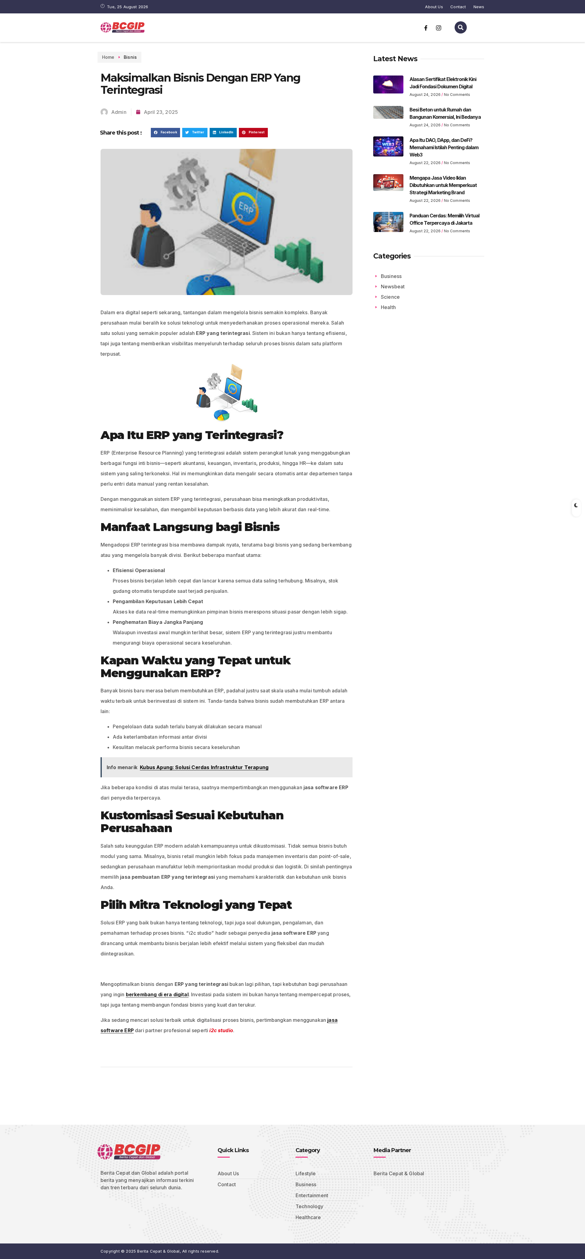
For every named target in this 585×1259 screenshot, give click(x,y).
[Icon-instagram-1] (438, 28)
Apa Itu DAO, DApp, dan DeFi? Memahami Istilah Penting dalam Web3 (444, 147)
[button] (165, 133)
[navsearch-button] (461, 27)
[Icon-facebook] (426, 28)
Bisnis (130, 57)
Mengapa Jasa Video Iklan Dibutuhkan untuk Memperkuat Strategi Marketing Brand (443, 185)
